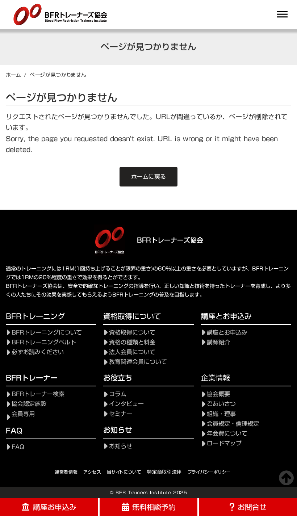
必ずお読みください (38, 352)
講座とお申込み (227, 332)
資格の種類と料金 (132, 342)
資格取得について (132, 332)
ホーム (13, 75)
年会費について (227, 434)
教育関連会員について (138, 362)
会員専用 (23, 414)
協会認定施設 (29, 404)
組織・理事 (221, 414)
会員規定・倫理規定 (233, 424)
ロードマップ (224, 443)
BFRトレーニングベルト (44, 342)
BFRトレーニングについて (47, 332)
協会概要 (218, 394)
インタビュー (126, 404)
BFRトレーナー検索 (38, 394)
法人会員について (132, 352)
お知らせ (120, 446)
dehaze (282, 14)
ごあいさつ (221, 404)
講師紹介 (218, 342)
